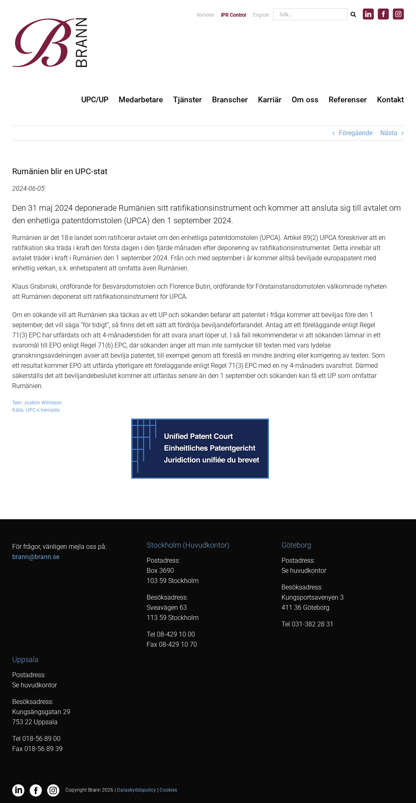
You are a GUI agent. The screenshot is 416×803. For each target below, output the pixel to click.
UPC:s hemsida (43, 410)
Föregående (356, 133)
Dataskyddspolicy (136, 790)
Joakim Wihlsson (43, 403)
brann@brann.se (35, 557)
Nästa (388, 133)
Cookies (168, 790)
